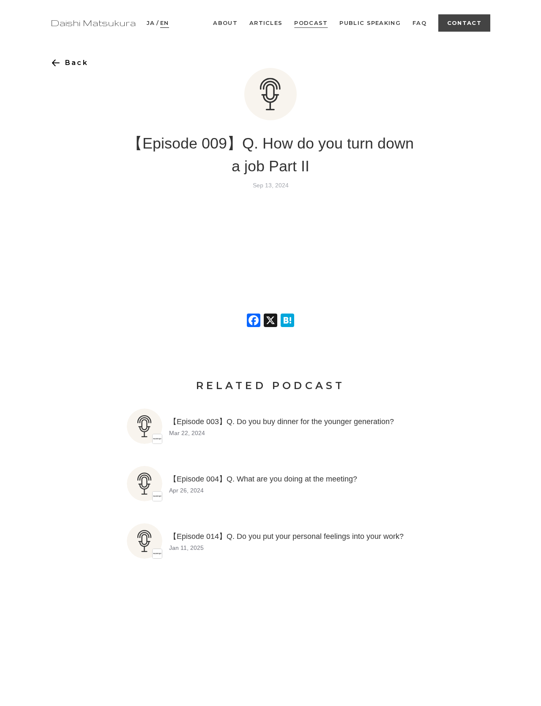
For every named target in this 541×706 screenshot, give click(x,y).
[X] (270, 321)
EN (164, 23)
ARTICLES (265, 22)
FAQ (419, 22)
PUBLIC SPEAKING (370, 22)
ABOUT (225, 22)
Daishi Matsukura (93, 23)
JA (151, 23)
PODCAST (311, 22)
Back (76, 63)
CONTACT (464, 22)
